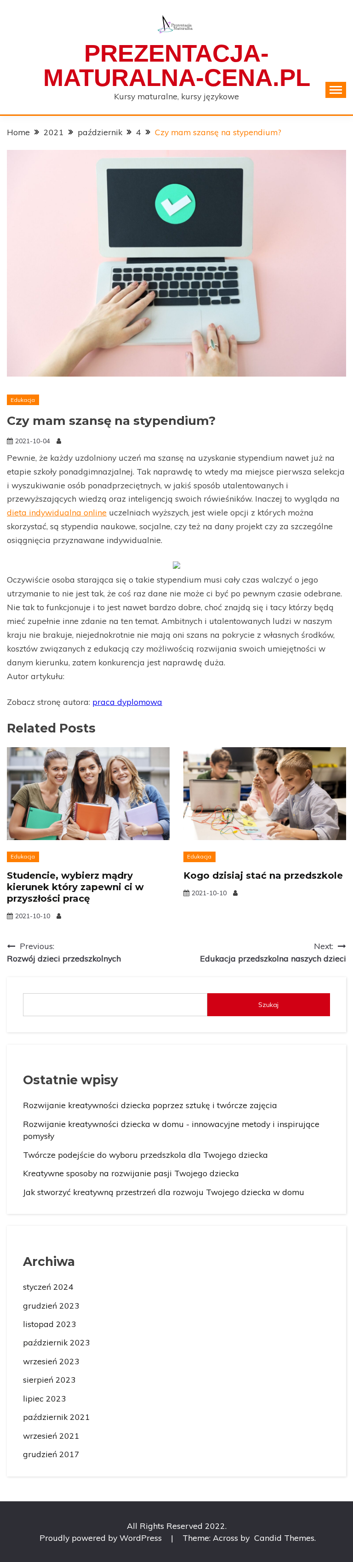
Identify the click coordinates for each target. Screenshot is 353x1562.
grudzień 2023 (51, 1305)
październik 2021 (56, 1417)
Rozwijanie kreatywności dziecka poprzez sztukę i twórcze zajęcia (150, 1105)
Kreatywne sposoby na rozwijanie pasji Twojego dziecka (131, 1173)
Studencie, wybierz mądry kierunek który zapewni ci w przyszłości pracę (75, 887)
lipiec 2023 (44, 1398)
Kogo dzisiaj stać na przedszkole (263, 875)
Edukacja (23, 399)
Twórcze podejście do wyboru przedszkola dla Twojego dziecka (145, 1155)
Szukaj (268, 1005)
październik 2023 (56, 1342)
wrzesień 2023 (51, 1361)
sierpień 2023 (49, 1379)
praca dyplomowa (127, 702)
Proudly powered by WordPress (102, 1538)
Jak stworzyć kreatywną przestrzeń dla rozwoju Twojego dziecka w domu (163, 1192)
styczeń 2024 (48, 1287)
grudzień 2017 (51, 1454)
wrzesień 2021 (51, 1435)
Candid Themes (284, 1538)
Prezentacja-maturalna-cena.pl (176, 65)
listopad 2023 (49, 1324)
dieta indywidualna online (57, 512)
